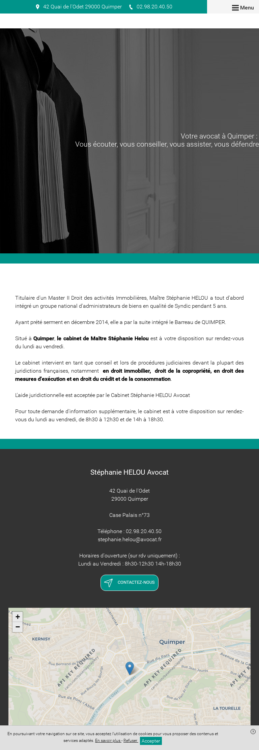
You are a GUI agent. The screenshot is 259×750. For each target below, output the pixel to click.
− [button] (18, 627)
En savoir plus (108, 740)
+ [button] (18, 616)
